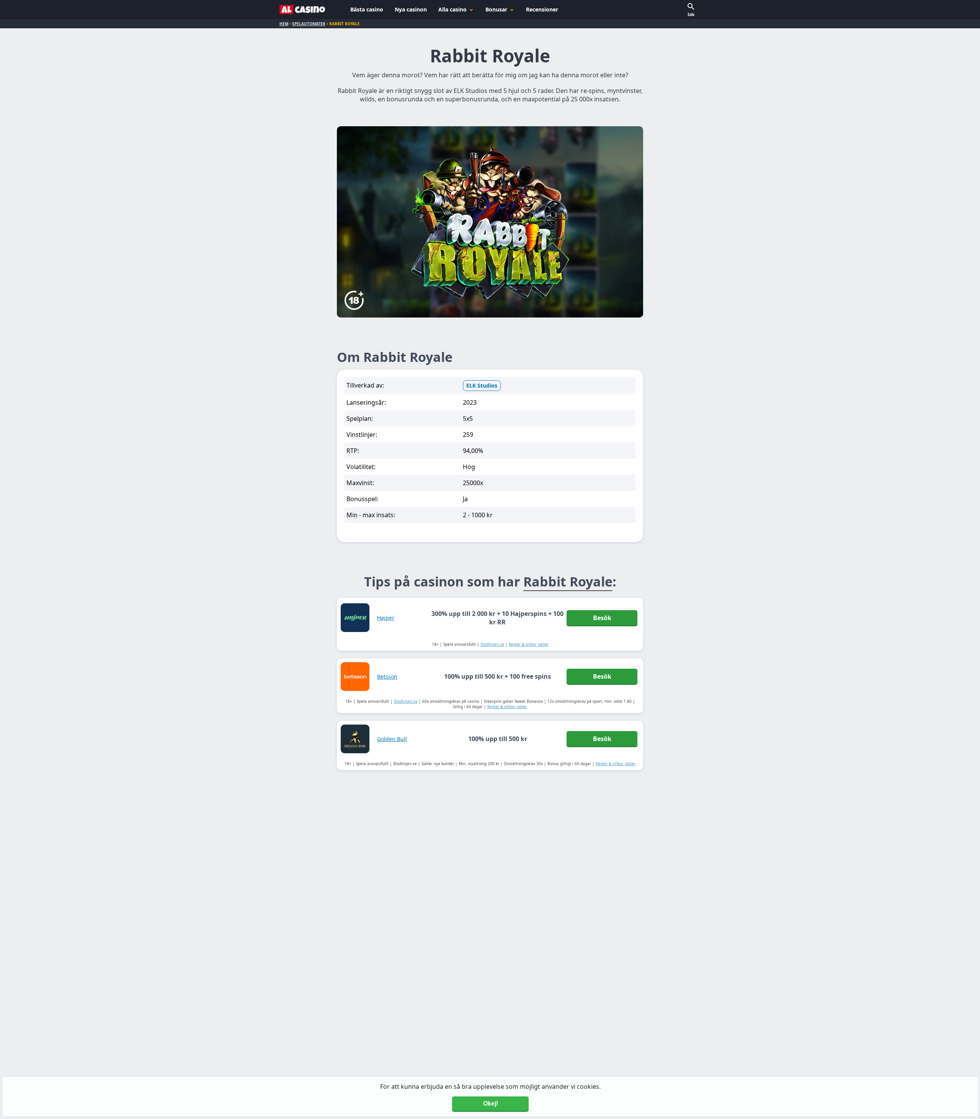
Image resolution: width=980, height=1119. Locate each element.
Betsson (387, 676)
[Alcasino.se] (302, 9)
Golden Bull (392, 739)
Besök (602, 618)
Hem (283, 23)
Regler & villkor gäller (529, 644)
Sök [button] (691, 14)
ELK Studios (481, 385)
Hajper (385, 617)
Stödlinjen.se (492, 644)
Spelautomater (308, 23)
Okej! (490, 1103)
